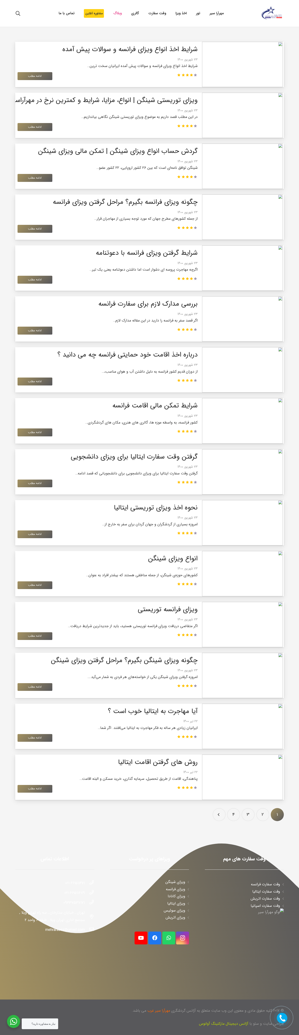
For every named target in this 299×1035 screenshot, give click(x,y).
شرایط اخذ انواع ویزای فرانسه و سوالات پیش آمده (130, 49)
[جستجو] (18, 13)
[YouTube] (141, 938)
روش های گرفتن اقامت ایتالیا (158, 762)
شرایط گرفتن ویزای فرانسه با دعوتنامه (147, 253)
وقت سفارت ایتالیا (266, 891)
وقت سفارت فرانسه (265, 884)
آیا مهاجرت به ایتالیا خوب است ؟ (153, 711)
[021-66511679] (89, 893)
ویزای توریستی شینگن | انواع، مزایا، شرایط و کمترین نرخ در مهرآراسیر (104, 100)
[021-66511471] (89, 883)
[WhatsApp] (168, 938)
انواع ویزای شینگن (173, 558)
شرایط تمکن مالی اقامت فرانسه (155, 405)
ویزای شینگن (175, 882)
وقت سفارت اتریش (265, 898)
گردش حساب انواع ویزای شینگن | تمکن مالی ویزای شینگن (118, 151)
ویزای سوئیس (174, 910)
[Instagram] (182, 938)
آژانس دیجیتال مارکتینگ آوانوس (223, 1024)
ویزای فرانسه (175, 889)
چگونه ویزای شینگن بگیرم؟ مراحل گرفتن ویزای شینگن (124, 660)
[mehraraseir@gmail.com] (89, 930)
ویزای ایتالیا (176, 903)
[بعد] (219, 814)
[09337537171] (89, 903)
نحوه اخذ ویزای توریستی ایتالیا (156, 507)
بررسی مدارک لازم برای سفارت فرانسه (148, 304)
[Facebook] (154, 938)
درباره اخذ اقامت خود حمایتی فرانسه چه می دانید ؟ (127, 355)
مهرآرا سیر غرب (158, 1011)
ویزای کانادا (176, 896)
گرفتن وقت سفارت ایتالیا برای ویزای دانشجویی (134, 457)
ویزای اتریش (175, 917)
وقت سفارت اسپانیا (265, 906)
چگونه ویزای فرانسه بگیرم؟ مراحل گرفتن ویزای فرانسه (125, 202)
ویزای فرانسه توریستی (168, 609)
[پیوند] (271, 13)
